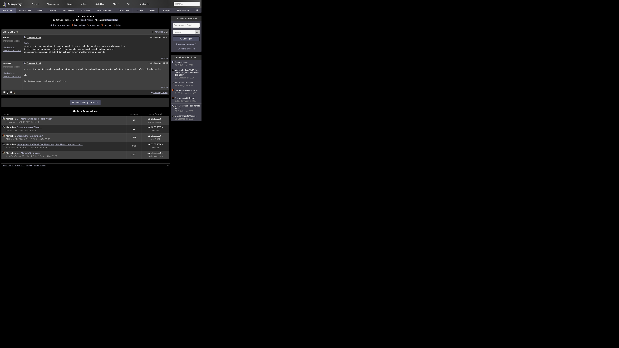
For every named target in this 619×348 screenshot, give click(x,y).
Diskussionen (53, 4)
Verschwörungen (104, 10)
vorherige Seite (160, 92)
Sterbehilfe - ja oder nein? (30, 136)
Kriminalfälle (68, 10)
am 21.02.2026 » (155, 153)
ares (8, 131)
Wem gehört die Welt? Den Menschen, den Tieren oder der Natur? (50, 144)
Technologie (124, 10)
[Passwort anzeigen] (197, 34)
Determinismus (184, 63)
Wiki (129, 4)
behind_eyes (157, 156)
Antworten (94, 25)
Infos (118, 25)
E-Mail (115, 20)
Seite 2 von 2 (9, 32)
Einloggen (187, 39)
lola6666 (7, 63)
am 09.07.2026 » (155, 136)
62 (56, 156)
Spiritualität (85, 10)
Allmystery (15, 4)
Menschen (7, 10)
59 (48, 156)
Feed (109, 20)
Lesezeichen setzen (12, 50)
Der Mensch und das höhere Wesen (34, 119)
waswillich (10, 148)
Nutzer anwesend (186, 18)
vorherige (159, 32)
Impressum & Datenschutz (13, 165)
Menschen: (11, 119)
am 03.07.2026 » (155, 144)
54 (43, 139)
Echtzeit (35, 4)
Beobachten (79, 25)
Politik (40, 10)
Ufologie (139, 10)
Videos (84, 4)
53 (40, 139)
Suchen (107, 25)
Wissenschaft (25, 10)
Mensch (82, 20)
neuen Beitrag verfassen (86, 102)
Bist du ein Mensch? (184, 84)
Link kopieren (9, 47)
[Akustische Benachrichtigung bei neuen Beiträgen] (6, 93)
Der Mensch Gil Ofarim (28, 153)
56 (49, 139)
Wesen (90, 20)
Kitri (157, 148)
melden (164, 58)
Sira (157, 131)
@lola (26, 43)
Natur (152, 10)
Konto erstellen (188, 49)
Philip (8, 139)
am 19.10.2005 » (155, 119)
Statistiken (99, 4)
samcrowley (11, 122)
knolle (6, 37)
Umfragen (166, 10)
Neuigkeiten (145, 4)
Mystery (52, 10)
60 (50, 156)
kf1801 (157, 139)
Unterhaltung (183, 10)
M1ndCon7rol (12, 156)
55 (46, 139)
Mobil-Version (40, 165)
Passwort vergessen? (186, 44)
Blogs (69, 4)
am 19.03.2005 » (155, 127)
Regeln (29, 165)
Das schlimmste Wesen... (29, 127)
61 (53, 156)
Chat (116, 4)
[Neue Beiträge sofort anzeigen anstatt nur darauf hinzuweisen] (13, 93)
